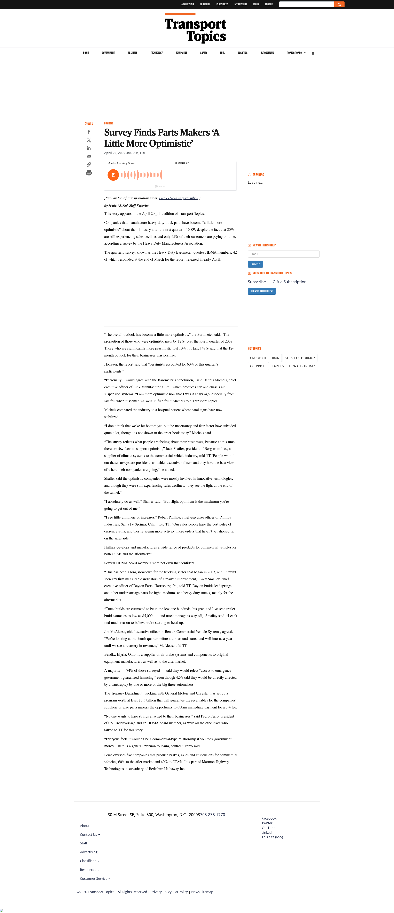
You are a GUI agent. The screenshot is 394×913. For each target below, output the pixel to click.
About (84, 825)
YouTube (268, 828)
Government (108, 53)
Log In (256, 4)
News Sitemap (202, 892)
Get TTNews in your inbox (178, 197)
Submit (255, 264)
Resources (88, 869)
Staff (83, 843)
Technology (157, 53)
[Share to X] (89, 140)
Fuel (222, 53)
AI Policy (181, 892)
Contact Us (89, 834)
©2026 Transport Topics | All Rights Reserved (112, 892)
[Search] (339, 4)
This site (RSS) (272, 837)
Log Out (269, 4)
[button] (89, 165)
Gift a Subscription (290, 281)
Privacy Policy (161, 892)
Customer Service (94, 878)
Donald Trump (302, 366)
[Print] (89, 173)
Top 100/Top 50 (294, 53)
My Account (241, 4)
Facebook (269, 818)
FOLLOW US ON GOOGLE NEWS (262, 291)
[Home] (197, 28)
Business (132, 53)
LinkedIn (268, 832)
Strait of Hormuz (300, 358)
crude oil (258, 358)
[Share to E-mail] (89, 157)
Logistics (242, 53)
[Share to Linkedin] (89, 148)
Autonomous (267, 53)
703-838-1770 (212, 814)
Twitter (267, 823)
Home (86, 53)
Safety (203, 53)
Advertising (187, 4)
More (313, 53)
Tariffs (278, 366)
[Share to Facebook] (89, 132)
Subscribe (205, 4)
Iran (275, 358)
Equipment (181, 53)
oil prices (258, 366)
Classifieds (222, 4)
